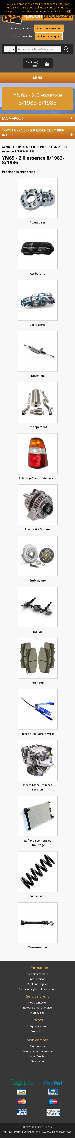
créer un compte (48, 36)
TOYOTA (22, 147)
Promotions (38, 1031)
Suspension (37, 896)
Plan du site (37, 1012)
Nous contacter (37, 1002)
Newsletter (37, 1061)
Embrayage (38, 580)
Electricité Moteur (37, 529)
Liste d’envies (37, 1056)
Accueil (7, 147)
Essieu (37, 631)
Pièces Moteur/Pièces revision (37, 787)
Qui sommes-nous (37, 974)
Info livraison (37, 979)
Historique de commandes (38, 1051)
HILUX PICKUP (40, 147)
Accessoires (37, 222)
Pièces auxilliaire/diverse (37, 734)
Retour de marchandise (37, 1007)
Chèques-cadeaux (37, 1026)
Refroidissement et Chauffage (37, 843)
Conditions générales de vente (37, 989)
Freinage (38, 683)
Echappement (37, 427)
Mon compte (37, 1046)
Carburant (37, 273)
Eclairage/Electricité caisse (37, 478)
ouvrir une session (49, 28)
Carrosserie (37, 325)
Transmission (37, 947)
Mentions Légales (37, 984)
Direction (37, 376)
